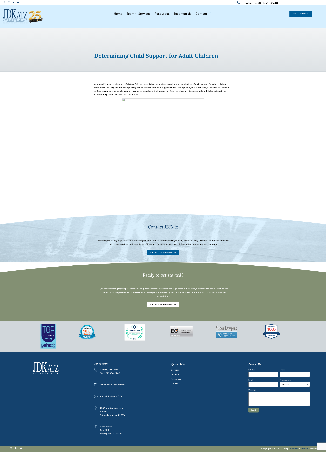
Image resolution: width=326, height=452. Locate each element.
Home (118, 13)
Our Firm (175, 374)
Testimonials (182, 13)
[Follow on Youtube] (18, 2)
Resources (162, 13)
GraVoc (304, 448)
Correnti (294, 448)
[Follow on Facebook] (4, 2)
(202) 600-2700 (112, 373)
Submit (253, 410)
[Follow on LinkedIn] (13, 2)
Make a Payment (300, 14)
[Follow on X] (9, 2)
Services (144, 13)
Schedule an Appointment (163, 252)
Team (130, 13)
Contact (201, 13)
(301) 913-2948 (110, 369)
